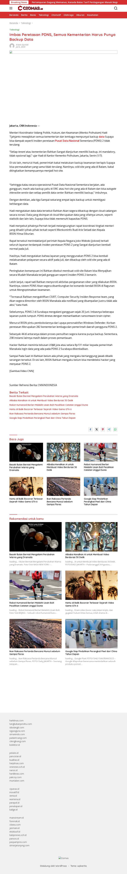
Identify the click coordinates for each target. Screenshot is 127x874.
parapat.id (14, 802)
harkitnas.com (16, 720)
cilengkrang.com (17, 741)
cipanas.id (14, 788)
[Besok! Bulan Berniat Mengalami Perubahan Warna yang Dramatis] (26, 452)
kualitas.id (14, 759)
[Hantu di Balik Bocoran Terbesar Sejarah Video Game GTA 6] (26, 486)
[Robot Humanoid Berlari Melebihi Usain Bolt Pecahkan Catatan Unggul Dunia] (101, 452)
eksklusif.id (14, 831)
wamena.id (14, 799)
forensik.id (14, 821)
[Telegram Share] (109, 429)
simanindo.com (17, 734)
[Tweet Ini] (96, 429)
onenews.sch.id (17, 766)
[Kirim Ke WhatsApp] (115, 429)
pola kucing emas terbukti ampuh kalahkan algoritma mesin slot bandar (45, 687)
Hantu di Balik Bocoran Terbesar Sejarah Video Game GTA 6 (40, 409)
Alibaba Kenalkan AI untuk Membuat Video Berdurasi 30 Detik (41, 400)
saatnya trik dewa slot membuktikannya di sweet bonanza (38, 694)
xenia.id (13, 795)
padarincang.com (18, 737)
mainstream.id (16, 817)
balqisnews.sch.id (17, 835)
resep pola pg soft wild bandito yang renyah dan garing (36, 691)
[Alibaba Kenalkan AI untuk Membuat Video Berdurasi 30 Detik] (63, 452)
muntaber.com (16, 780)
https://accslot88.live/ (20, 703)
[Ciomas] (30, 8)
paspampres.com (18, 842)
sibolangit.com (16, 727)
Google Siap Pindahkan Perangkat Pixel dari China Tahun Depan (42, 418)
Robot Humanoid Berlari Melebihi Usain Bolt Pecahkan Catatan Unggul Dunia (48, 405)
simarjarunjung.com (19, 845)
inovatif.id (14, 792)
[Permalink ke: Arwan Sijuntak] (11, 45)
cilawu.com (15, 824)
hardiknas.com (16, 773)
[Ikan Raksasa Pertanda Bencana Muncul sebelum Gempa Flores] (63, 486)
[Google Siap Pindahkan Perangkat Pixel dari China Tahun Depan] (101, 486)
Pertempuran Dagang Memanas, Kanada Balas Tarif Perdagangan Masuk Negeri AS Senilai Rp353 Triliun (70, 2)
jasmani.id (14, 828)
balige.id (13, 809)
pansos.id (14, 838)
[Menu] (11, 8)
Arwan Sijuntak (22, 44)
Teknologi (14, 29)
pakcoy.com (15, 777)
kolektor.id (14, 744)
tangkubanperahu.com (20, 723)
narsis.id (13, 770)
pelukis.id (13, 752)
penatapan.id (15, 806)
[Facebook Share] (90, 429)
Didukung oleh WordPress (53, 866)
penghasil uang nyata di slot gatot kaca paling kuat (34, 684)
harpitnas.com (16, 763)
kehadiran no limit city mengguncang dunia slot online (36, 681)
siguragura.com (17, 730)
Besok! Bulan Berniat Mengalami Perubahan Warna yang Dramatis (43, 396)
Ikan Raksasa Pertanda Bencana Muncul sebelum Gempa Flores (42, 413)
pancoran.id (15, 756)
